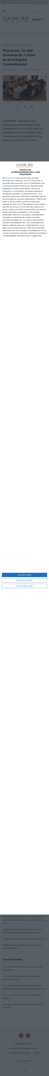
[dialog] (24, 538)
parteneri (11, 178)
